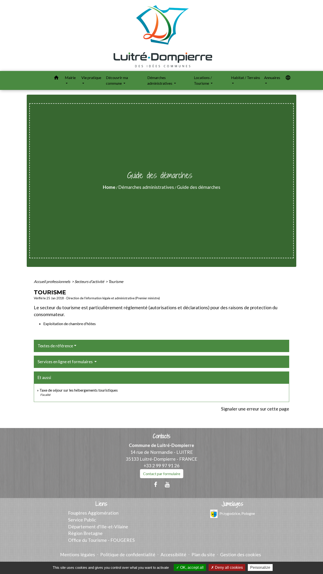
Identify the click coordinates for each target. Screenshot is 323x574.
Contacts (161, 436)
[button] (56, 78)
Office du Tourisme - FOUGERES (101, 540)
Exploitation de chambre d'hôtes (69, 323)
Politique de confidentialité (127, 554)
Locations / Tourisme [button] (203, 80)
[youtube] (167, 484)
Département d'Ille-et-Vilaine (98, 526)
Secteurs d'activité (89, 281)
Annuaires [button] (272, 77)
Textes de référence (55, 345)
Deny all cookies (228, 567)
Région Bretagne (85, 533)
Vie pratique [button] (91, 77)
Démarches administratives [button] (160, 80)
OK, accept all (191, 567)
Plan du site (203, 554)
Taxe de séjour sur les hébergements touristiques (78, 390)
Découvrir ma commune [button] (117, 80)
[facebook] (155, 484)
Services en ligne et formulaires (65, 361)
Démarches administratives (146, 187)
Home (109, 187)
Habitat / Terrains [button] (245, 77)
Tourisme (115, 281)
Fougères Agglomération (93, 513)
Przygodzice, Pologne (237, 513)
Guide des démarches (198, 187)
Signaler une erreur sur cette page (255, 408)
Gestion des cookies (240, 554)
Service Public (82, 519)
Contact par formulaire (161, 473)
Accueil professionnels (52, 281)
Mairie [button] (70, 77)
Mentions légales (77, 554)
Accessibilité (173, 554)
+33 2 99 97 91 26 (161, 465)
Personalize (260, 567)
